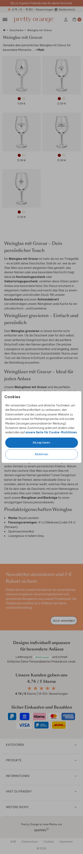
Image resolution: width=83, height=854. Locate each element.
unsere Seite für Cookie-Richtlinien (51, 432)
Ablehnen (41, 454)
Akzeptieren (41, 442)
